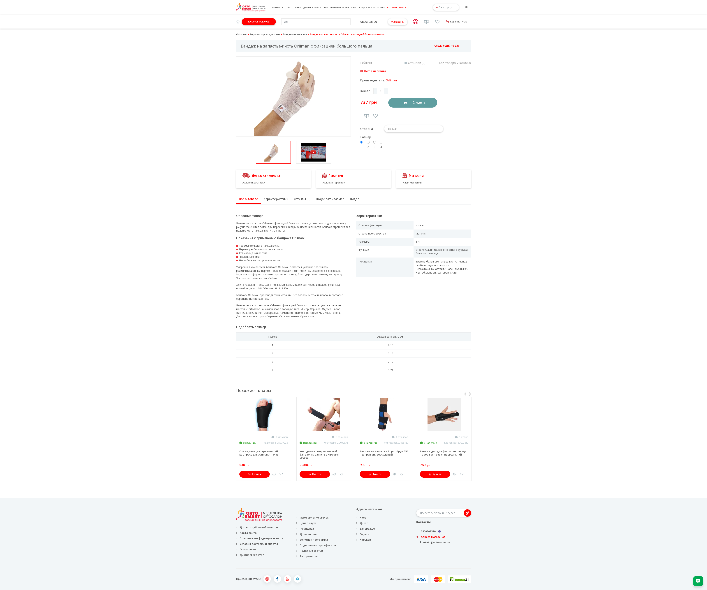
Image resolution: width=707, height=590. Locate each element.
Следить (419, 102)
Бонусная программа (372, 7)
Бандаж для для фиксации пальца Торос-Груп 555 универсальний (443, 453)
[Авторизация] (415, 21)
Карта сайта (248, 533)
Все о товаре (248, 199)
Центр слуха (293, 7)
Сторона (366, 129)
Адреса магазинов (433, 537)
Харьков (365, 539)
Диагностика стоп (252, 555)
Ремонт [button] (277, 7)
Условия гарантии (333, 182)
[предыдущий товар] (427, 46)
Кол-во (365, 91)
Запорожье (367, 528)
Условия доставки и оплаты (259, 544)
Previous (465, 394)
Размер (365, 137)
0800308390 (368, 22)
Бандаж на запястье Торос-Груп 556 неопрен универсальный (384, 453)
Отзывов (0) (416, 63)
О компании (248, 549)
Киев (363, 517)
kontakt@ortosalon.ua (435, 542)
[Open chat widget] (698, 581)
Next (470, 394)
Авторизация (308, 556)
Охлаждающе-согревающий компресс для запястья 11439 (258, 453)
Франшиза (307, 528)
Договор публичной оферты (259, 527)
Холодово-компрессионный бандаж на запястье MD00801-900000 (320, 454)
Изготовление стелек (343, 7)
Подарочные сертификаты (318, 545)
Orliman (391, 80)
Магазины (397, 21)
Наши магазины (412, 182)
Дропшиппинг (309, 534)
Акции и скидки (396, 7)
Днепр (364, 523)
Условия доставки (253, 182)
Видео (354, 199)
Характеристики (276, 199)
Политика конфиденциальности (261, 538)
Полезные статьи (311, 550)
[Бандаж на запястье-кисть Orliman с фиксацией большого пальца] (293, 96)
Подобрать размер (330, 199)
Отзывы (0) (302, 199)
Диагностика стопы (315, 7)
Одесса (364, 534)
